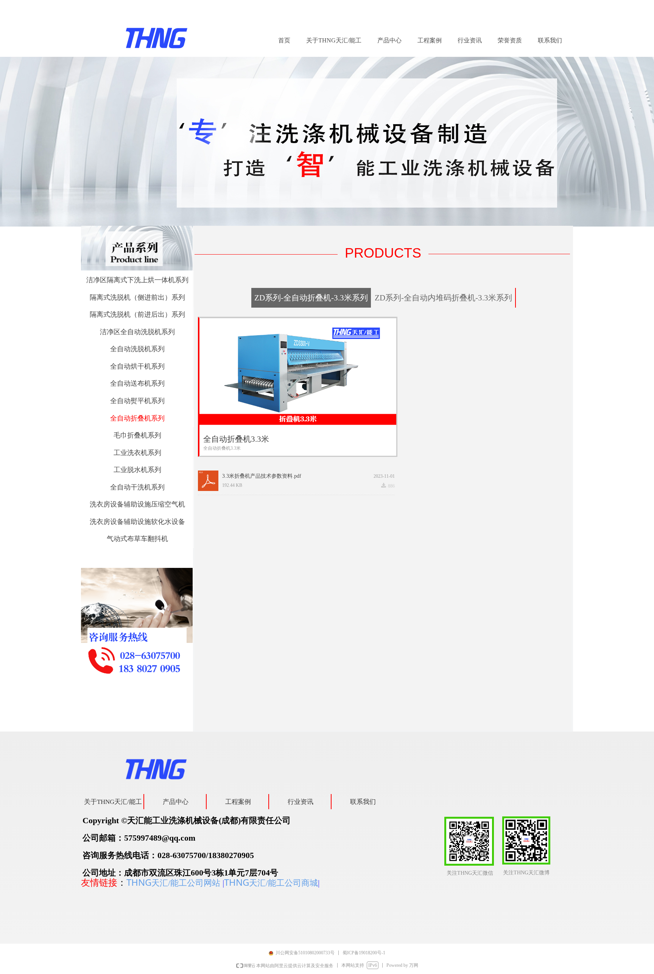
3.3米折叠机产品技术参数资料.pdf (261, 476)
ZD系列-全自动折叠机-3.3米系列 (311, 297)
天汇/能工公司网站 (185, 883)
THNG (138, 882)
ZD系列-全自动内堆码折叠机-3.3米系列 (443, 297)
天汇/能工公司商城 (283, 883)
